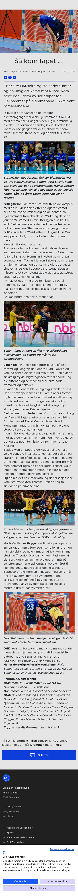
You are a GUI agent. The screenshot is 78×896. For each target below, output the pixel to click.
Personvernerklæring (62, 849)
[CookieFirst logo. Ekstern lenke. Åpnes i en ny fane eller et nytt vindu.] (4, 852)
